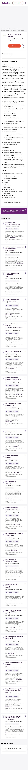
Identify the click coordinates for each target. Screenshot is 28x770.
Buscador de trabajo (5, 28)
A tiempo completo (5, 30)
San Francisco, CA (16, 28)
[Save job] (23, 46)
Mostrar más (13, 237)
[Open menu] (25, 3)
